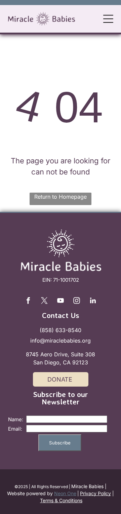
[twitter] (44, 301)
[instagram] (77, 301)
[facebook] (28, 301)
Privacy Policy (95, 493)
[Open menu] (108, 19)
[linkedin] (93, 301)
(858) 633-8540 (60, 330)
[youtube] (60, 301)
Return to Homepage (60, 196)
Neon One (65, 493)
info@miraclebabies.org (60, 340)
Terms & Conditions (61, 500)
